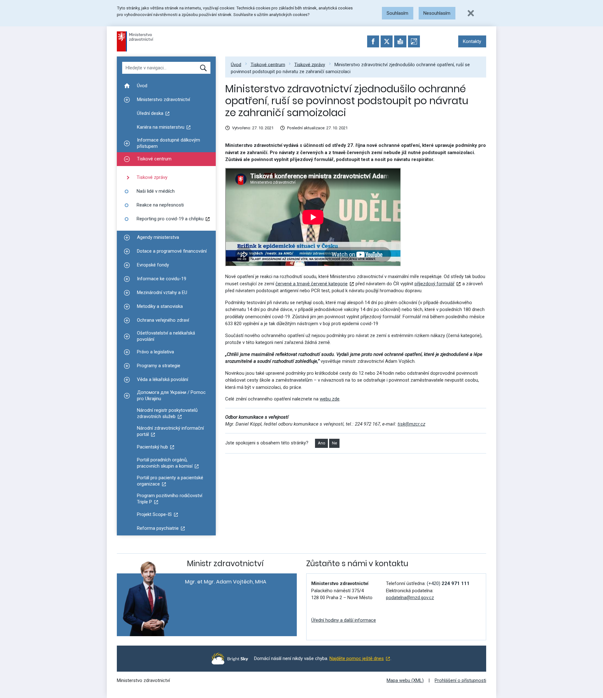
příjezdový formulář (434, 284)
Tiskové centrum (268, 64)
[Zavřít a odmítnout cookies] (471, 13)
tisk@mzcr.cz (411, 424)
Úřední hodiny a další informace (343, 620)
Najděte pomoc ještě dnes (356, 658)
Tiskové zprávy (309, 64)
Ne (334, 443)
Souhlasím (397, 13)
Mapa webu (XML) (405, 680)
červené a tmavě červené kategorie (311, 284)
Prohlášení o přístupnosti (460, 680)
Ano (321, 443)
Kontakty (472, 41)
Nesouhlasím (436, 13)
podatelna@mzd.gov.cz (410, 597)
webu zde (330, 399)
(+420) (448, 583)
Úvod (236, 64)
